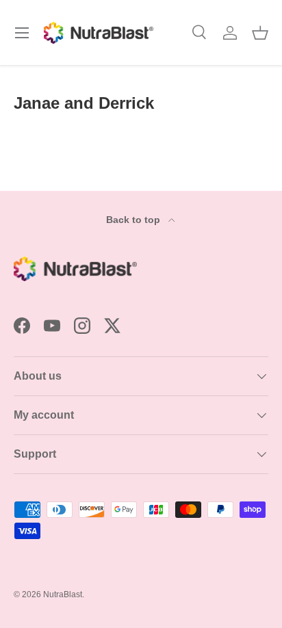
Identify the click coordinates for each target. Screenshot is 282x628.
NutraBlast (62, 594)
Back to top (134, 219)
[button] (260, 33)
